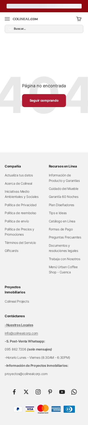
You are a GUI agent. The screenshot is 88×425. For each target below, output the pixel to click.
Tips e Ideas (58, 213)
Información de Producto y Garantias (64, 177)
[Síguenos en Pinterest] (50, 392)
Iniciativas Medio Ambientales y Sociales (21, 194)
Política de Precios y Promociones (19, 231)
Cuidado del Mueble (63, 189)
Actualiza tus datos (19, 175)
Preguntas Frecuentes (65, 237)
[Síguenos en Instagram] (38, 392)
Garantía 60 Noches (63, 197)
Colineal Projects (17, 301)
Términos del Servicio (20, 243)
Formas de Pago (61, 229)
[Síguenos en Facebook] (14, 392)
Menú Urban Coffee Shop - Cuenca (63, 269)
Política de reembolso (20, 213)
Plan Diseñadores (61, 205)
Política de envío (17, 221)
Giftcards (11, 251)
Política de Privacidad (21, 205)
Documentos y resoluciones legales (63, 248)
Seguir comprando (44, 100)
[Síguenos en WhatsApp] (74, 392)
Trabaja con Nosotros (64, 259)
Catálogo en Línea (62, 221)
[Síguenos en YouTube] (62, 392)
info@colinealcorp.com (21, 333)
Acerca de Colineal (18, 183)
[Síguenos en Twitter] (26, 392)
